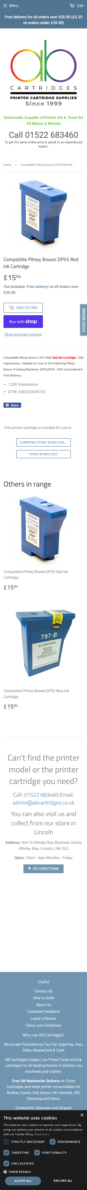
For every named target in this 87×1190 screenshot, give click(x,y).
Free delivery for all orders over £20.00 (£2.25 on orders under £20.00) (43, 20)
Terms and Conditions (43, 1025)
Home (7, 164)
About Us (43, 1005)
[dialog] (43, 1150)
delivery (41, 286)
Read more (42, 1134)
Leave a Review (43, 1018)
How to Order (43, 998)
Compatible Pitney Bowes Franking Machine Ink (45, 442)
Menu (14, 5)
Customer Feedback (43, 1011)
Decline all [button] (63, 1181)
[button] (43, 1172)
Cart (80, 5)
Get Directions (45, 869)
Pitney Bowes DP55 (43, 454)
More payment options (23, 334)
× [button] (82, 1115)
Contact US (43, 991)
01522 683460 (51, 135)
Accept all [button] (23, 1181)
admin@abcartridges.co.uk (44, 802)
